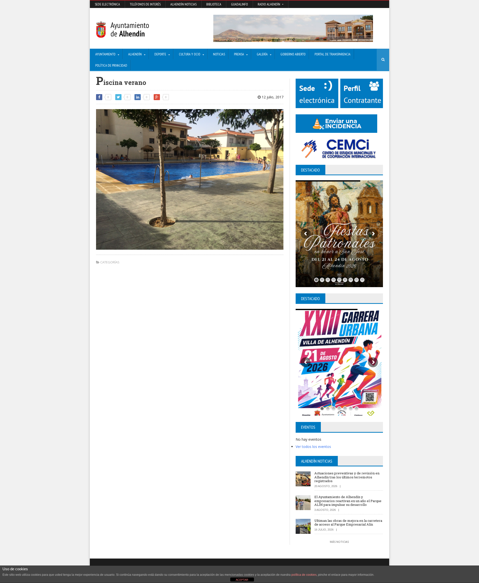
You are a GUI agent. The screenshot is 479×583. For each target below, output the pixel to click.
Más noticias (339, 542)
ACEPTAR (242, 579)
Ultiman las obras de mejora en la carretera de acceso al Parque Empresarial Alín (348, 522)
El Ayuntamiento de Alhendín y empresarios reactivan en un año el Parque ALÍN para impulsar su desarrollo (347, 501)
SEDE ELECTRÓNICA (107, 4)
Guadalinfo (239, 4)
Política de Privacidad (111, 65)
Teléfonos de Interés (145, 4)
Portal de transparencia (333, 54)
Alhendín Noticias (183, 4)
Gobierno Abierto (293, 54)
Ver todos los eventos (313, 446)
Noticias (219, 54)
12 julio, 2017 (272, 97)
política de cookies (304, 575)
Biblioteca (213, 4)
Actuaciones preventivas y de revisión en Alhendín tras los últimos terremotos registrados (346, 477)
